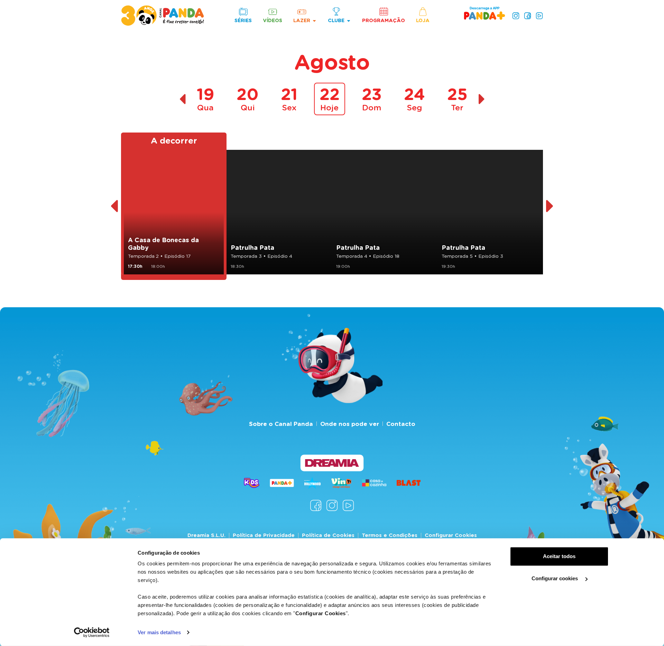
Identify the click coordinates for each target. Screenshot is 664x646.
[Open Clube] (348, 20)
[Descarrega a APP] (484, 15)
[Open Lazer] (314, 20)
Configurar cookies (555, 578)
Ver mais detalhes (159, 632)
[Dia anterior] (182, 99)
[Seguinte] (550, 206)
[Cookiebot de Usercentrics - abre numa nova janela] (92, 632)
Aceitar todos (559, 556)
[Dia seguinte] (482, 99)
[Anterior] (114, 206)
